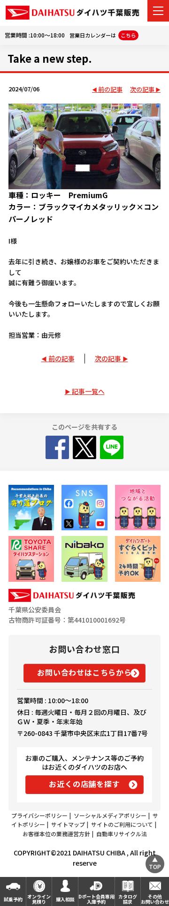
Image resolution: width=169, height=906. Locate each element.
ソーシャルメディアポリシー (110, 815)
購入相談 (65, 899)
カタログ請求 (127, 899)
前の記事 (110, 90)
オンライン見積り (39, 899)
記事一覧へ (88, 391)
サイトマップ (68, 824)
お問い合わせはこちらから (84, 672)
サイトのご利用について (122, 824)
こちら (128, 35)
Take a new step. (50, 58)
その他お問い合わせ (155, 899)
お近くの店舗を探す (84, 783)
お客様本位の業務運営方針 (56, 834)
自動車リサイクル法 (121, 834)
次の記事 (142, 90)
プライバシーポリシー (39, 815)
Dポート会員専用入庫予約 (96, 899)
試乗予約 (13, 899)
